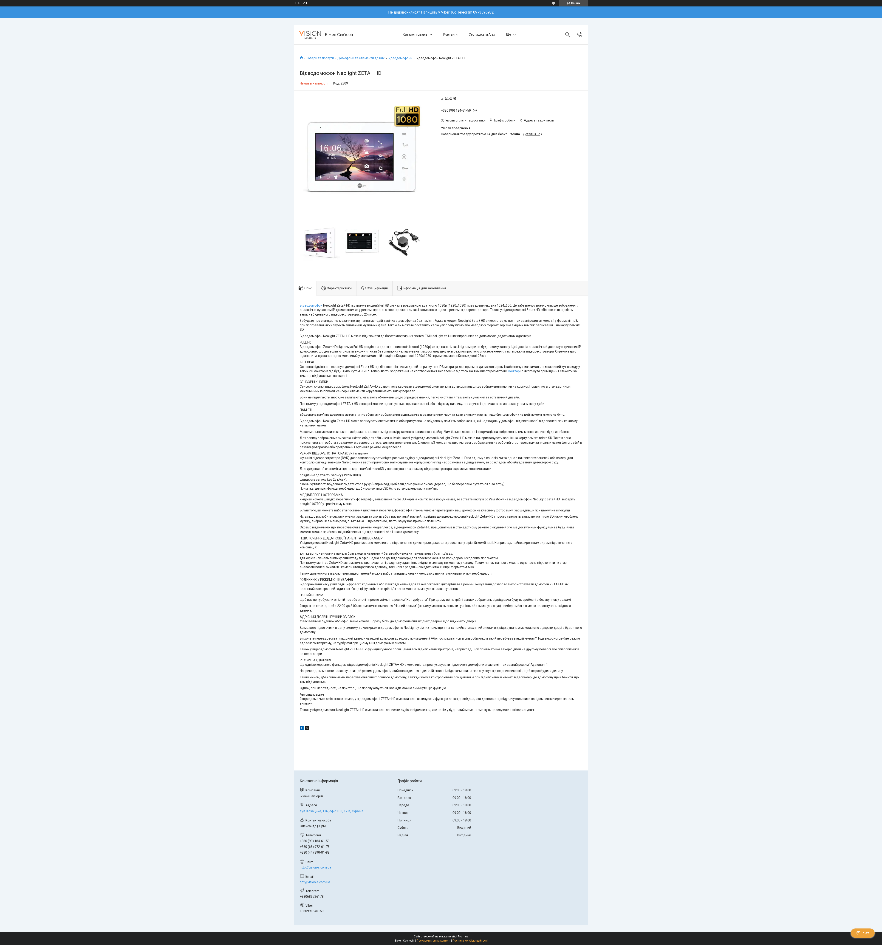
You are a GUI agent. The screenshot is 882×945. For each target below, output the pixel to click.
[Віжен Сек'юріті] (310, 35)
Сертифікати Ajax (482, 34)
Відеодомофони (400, 58)
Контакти (450, 34)
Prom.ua (463, 936)
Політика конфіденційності (470, 940)
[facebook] (302, 729)
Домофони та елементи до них (360, 58)
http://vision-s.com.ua (315, 867)
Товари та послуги (320, 58)
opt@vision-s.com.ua (315, 882)
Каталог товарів (415, 34)
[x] (307, 729)
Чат (866, 933)
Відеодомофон (311, 305)
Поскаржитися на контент (433, 940)
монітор (514, 371)
